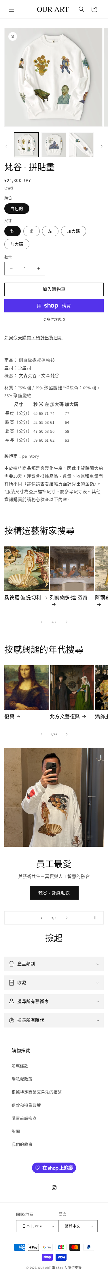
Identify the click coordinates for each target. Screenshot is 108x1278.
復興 (9, 716)
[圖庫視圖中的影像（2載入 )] (53, 144)
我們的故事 (22, 1144)
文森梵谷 (28, 375)
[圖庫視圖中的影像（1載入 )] (26, 144)
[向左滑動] (6, 146)
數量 (8, 257)
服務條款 (20, 1066)
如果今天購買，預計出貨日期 (33, 337)
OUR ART (44, 1268)
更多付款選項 (54, 319)
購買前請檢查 (24, 1118)
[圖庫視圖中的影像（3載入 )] (81, 144)
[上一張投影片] (41, 917)
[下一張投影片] (66, 917)
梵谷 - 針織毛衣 (54, 893)
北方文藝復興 (65, 716)
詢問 (16, 1131)
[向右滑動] (101, 146)
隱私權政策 (22, 1079)
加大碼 (73, 231)
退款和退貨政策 (26, 1105)
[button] (11, 9)
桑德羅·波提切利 (22, 597)
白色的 (16, 208)
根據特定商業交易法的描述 (37, 1092)
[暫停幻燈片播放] (97, 917)
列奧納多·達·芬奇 (69, 597)
